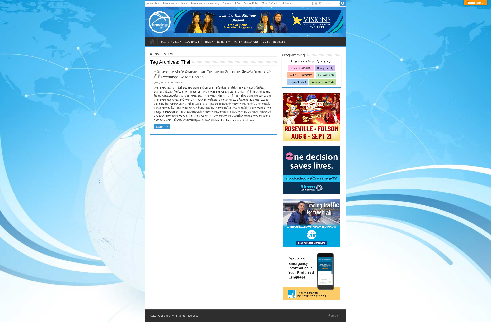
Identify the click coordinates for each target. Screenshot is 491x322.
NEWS (207, 41)
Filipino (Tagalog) (297, 82)
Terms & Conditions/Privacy (276, 3)
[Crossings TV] (159, 21)
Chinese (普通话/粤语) (300, 68)
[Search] (343, 3)
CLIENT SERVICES (274, 41)
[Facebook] (312, 3)
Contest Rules (251, 3)
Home (156, 54)
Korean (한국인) (326, 75)
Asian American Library (175, 3)
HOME (152, 41)
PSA (237, 3)
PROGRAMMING (169, 41)
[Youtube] (316, 3)
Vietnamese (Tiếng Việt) (323, 82)
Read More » (162, 126)
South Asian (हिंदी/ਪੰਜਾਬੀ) (300, 75)
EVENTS (222, 41)
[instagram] (319, 3)
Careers (227, 3)
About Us (152, 3)
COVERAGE (192, 41)
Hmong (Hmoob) (325, 68)
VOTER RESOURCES (246, 41)
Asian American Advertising (205, 3)
